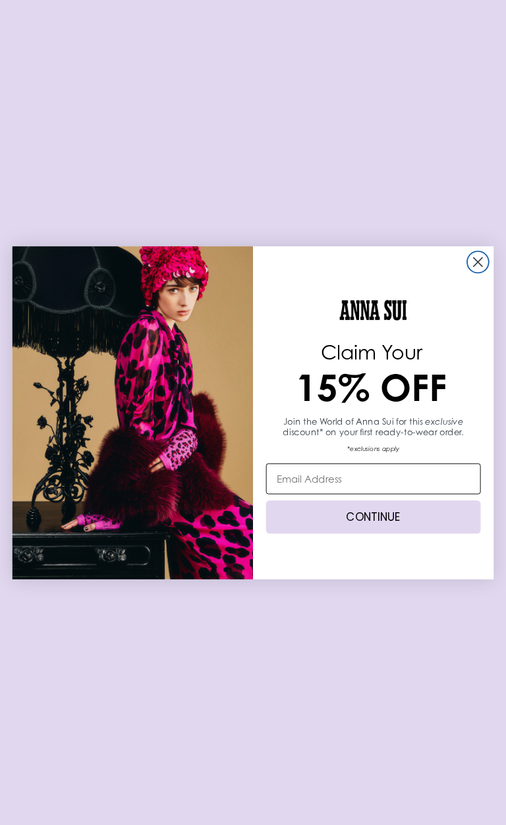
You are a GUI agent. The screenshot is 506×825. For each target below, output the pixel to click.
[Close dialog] (478, 262)
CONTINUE (373, 516)
